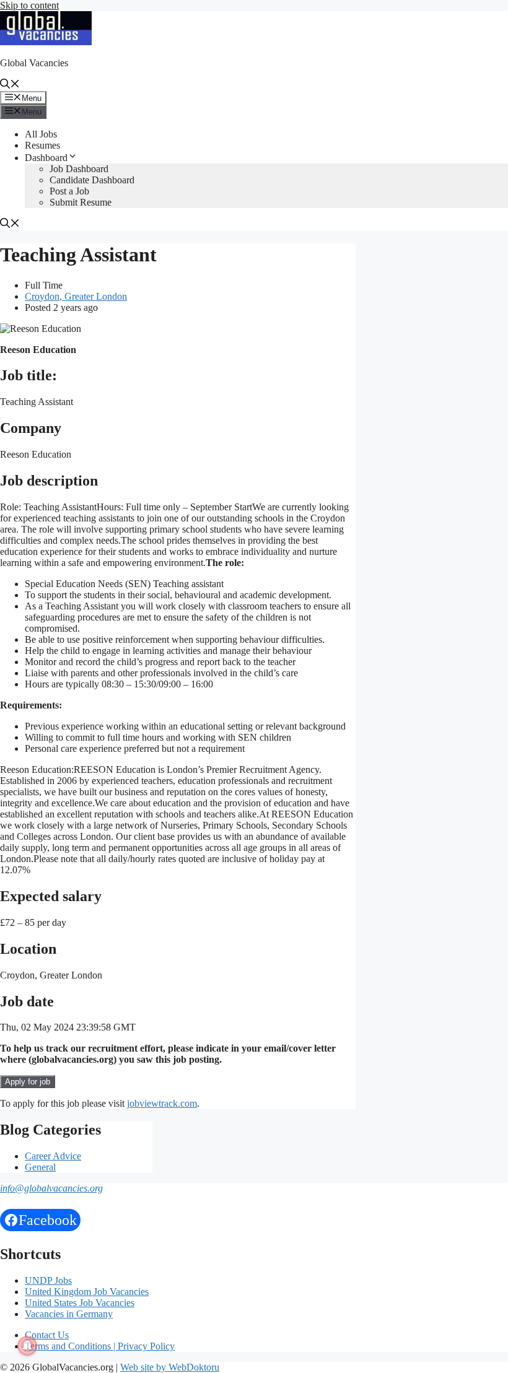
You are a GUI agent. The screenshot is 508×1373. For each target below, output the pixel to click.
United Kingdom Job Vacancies (87, 1291)
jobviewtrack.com (162, 1103)
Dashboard (46, 157)
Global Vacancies (34, 63)
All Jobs (41, 134)
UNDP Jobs (48, 1280)
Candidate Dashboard (92, 180)
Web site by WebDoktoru (169, 1367)
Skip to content (29, 5)
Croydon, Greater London (76, 296)
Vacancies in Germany (69, 1314)
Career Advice (53, 1156)
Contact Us (47, 1335)
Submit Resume (81, 202)
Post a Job (69, 191)
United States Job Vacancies (79, 1302)
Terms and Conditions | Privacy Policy (100, 1346)
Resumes (42, 145)
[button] (10, 85)
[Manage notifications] (27, 1346)
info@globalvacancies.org (51, 1188)
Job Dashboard (79, 168)
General (40, 1167)
